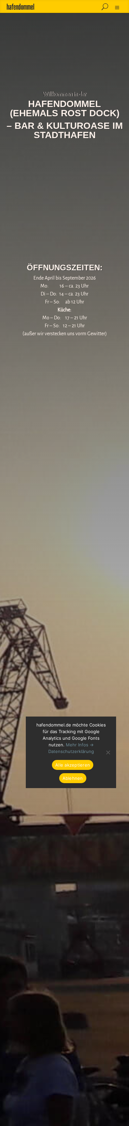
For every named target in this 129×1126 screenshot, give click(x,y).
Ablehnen (73, 778)
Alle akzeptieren (72, 765)
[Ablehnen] (108, 752)
